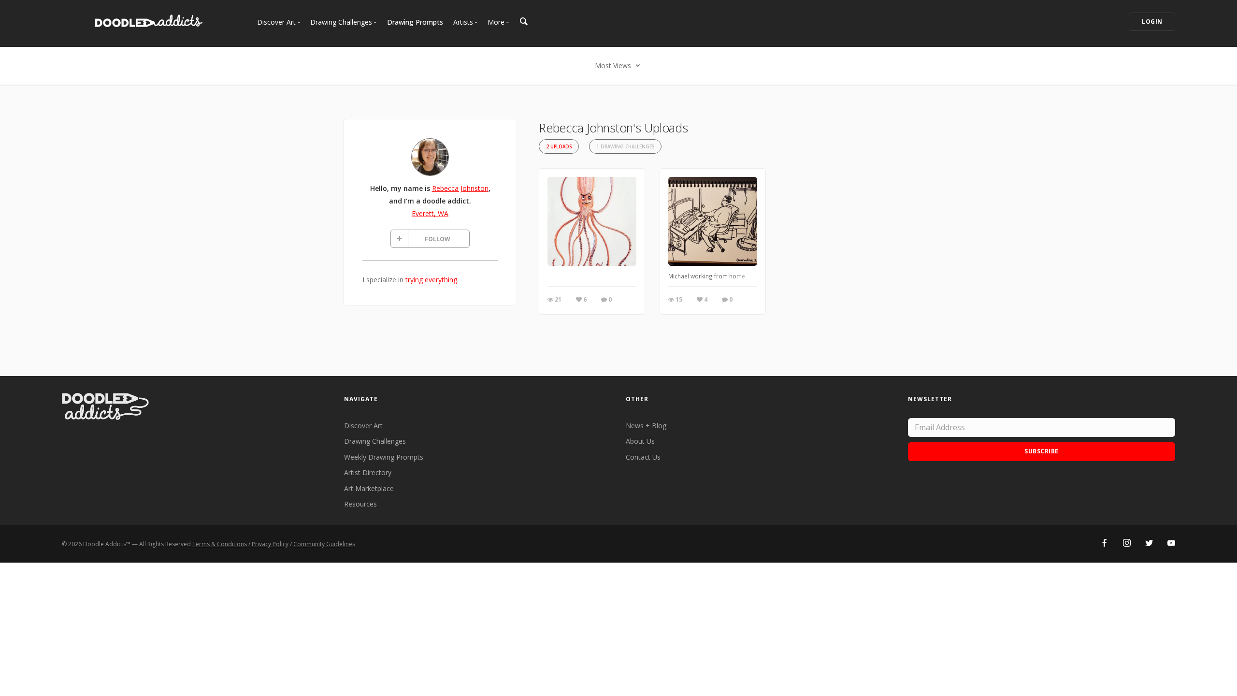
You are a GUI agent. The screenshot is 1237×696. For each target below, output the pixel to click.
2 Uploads (559, 147)
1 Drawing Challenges (625, 147)
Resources (360, 503)
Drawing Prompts (415, 22)
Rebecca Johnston (460, 188)
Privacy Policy (270, 544)
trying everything (431, 279)
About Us (640, 441)
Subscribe (1041, 451)
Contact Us (643, 457)
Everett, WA (430, 213)
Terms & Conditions (219, 544)
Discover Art (363, 425)
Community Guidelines (324, 544)
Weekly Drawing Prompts (383, 457)
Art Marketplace (369, 488)
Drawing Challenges (375, 441)
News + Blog (646, 425)
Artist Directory (367, 472)
